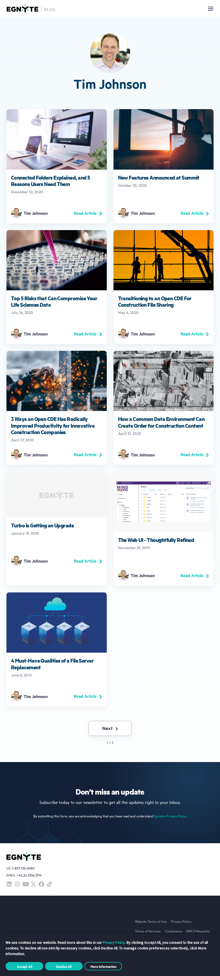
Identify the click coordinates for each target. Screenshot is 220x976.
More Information (103, 966)
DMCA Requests (198, 931)
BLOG (50, 9)
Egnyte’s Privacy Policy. (170, 816)
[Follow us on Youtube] (25, 884)
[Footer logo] (23, 856)
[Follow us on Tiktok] (49, 884)
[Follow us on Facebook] (41, 884)
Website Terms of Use (151, 921)
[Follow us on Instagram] (17, 884)
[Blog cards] (56, 166)
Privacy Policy (181, 921)
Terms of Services (148, 931)
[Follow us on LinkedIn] (9, 884)
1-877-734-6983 (23, 868)
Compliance (173, 931)
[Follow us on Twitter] (33, 884)
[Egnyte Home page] (22, 8)
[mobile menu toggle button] (210, 8)
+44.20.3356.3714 (29, 875)
